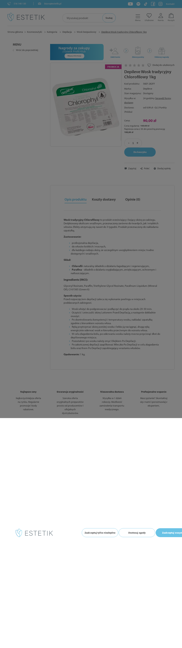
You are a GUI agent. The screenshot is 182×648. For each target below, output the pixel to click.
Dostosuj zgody (137, 532)
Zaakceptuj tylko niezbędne (100, 532)
